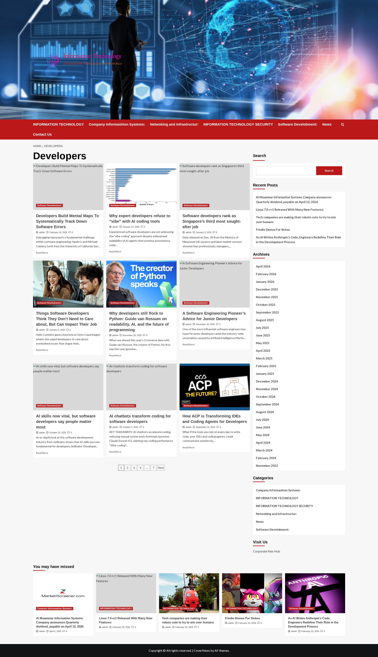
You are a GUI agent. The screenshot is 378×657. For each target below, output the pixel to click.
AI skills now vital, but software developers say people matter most (65, 421)
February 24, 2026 (247, 623)
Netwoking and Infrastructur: (174, 124)
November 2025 (267, 297)
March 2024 (264, 450)
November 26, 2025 (205, 324)
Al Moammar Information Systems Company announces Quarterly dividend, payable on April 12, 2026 (293, 199)
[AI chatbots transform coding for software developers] (141, 387)
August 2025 (265, 320)
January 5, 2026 (57, 330)
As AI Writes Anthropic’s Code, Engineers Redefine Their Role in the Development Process (298, 239)
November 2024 (267, 389)
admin (42, 232)
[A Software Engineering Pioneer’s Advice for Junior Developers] (215, 284)
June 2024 (263, 427)
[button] (342, 124)
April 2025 (263, 350)
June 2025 (263, 335)
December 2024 (267, 381)
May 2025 (263, 343)
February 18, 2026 (58, 232)
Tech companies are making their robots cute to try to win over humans (296, 219)
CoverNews (202, 650)
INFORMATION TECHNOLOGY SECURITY (238, 124)
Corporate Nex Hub (266, 551)
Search (259, 155)
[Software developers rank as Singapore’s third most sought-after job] (215, 186)
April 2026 (263, 266)
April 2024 (263, 442)
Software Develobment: (297, 124)
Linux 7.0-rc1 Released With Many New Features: (290, 209)
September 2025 (267, 312)
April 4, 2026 (55, 631)
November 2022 (267, 465)
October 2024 (265, 396)
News (327, 124)
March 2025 (264, 358)
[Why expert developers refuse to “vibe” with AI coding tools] (141, 186)
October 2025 (265, 304)
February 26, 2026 (121, 627)
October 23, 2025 (57, 432)
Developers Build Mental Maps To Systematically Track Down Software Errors (67, 221)
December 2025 (267, 289)
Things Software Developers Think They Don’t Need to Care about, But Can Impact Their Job (66, 318)
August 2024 (265, 412)
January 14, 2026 (131, 227)
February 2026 (266, 274)
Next (161, 467)
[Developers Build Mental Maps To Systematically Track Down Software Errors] (68, 186)
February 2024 (266, 458)
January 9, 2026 (203, 232)
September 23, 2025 (205, 427)
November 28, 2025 (132, 335)
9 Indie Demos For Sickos (273, 229)
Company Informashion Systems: (117, 124)
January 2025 (265, 373)
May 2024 (263, 435)
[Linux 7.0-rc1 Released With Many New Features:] (126, 593)
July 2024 (262, 419)
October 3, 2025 (130, 427)
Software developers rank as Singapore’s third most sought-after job (212, 221)
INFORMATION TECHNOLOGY (58, 124)
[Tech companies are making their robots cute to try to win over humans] (189, 593)
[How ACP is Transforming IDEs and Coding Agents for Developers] (215, 387)
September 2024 (267, 404)
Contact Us (42, 134)
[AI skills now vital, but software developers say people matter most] (68, 387)
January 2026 (265, 281)
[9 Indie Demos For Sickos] (252, 593)
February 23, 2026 (310, 631)
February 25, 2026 (184, 627)
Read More (42, 252)
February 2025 (266, 366)
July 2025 (262, 327)
